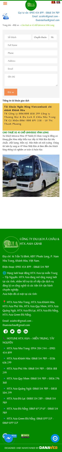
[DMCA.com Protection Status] (24, 436)
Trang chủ (7, 25)
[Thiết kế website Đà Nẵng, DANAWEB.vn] (48, 447)
